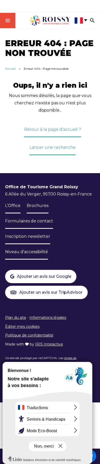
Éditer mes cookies (22, 326)
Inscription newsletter (27, 236)
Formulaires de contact (29, 221)
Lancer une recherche (52, 147)
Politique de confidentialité (29, 335)
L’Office (13, 205)
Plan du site (15, 317)
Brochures (37, 205)
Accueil (10, 69)
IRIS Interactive (49, 344)
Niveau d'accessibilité (26, 251)
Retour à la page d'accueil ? (52, 129)
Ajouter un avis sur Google (44, 276)
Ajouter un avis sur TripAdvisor (51, 292)
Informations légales (47, 317)
